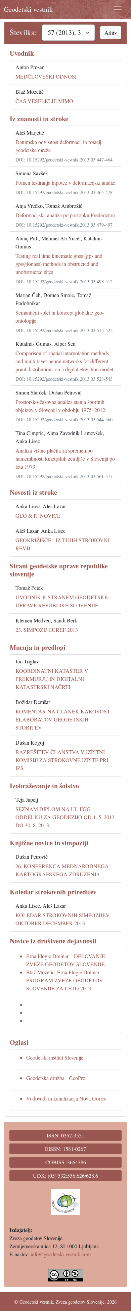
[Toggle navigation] (117, 9)
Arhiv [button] (110, 32)
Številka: (23, 32)
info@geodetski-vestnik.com (61, 1254)
